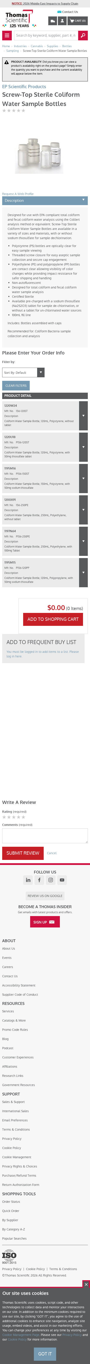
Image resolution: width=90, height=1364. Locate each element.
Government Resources (18, 1085)
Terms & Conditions (16, 1129)
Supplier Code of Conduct (20, 994)
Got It (45, 1354)
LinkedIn (28, 880)
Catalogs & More (14, 1020)
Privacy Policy (11, 1139)
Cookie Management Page (20, 1335)
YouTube (62, 880)
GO (83, 35)
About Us (8, 948)
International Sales (15, 1111)
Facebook (39, 880)
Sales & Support (13, 1102)
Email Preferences (15, 1120)
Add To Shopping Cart (53, 619)
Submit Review (23, 853)
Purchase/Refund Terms (19, 1175)
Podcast (7, 1048)
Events (7, 958)
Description (14, 200)
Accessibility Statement (18, 985)
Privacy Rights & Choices (19, 1166)
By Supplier (10, 1220)
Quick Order (10, 1211)
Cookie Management (16, 1157)
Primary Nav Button (7, 35)
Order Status (11, 1201)
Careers (7, 967)
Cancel (52, 853)
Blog (5, 1039)
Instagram (50, 880)
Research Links (12, 1076)
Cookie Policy (11, 1148)
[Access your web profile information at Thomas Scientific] (62, 20)
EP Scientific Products (24, 87)
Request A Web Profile (18, 194)
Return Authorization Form (20, 1185)
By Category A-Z (13, 1229)
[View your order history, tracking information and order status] (52, 20)
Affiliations (9, 1066)
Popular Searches (14, 1238)
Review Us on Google (45, 896)
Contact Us (70, 12)
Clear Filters (15, 385)
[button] (83, 415)
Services (8, 1011)
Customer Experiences (18, 1057)
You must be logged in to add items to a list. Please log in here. (43, 654)
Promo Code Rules (15, 1029)
